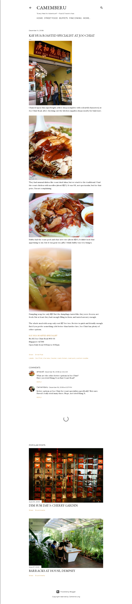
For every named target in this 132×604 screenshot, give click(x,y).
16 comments (40, 510)
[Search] (101, 7)
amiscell (40, 372)
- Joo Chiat (38, 358)
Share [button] (31, 355)
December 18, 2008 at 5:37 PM (60, 387)
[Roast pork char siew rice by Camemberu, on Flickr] (61, 236)
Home (40, 18)
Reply (39, 382)
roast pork (72, 358)
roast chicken (62, 358)
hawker (54, 358)
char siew (46, 358)
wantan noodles (82, 358)
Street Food (51, 18)
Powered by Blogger (68, 592)
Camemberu (42, 387)
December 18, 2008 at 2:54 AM (56, 372)
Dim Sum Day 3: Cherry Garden (53, 505)
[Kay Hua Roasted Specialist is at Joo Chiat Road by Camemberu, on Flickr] (50, 104)
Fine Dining (75, 18)
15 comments (40, 575)
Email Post (39, 355)
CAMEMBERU (51, 8)
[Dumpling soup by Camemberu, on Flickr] (50, 311)
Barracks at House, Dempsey (52, 571)
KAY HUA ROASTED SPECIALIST (43, 335)
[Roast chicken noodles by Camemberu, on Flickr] (50, 179)
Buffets (63, 18)
